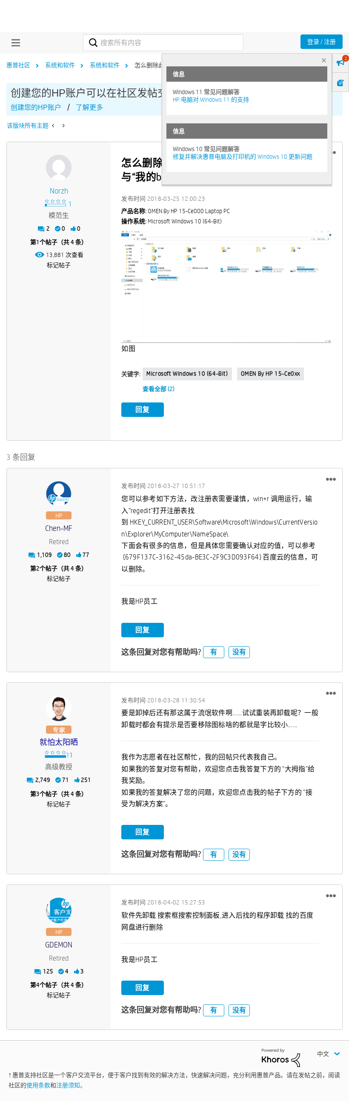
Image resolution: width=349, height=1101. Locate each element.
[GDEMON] (59, 910)
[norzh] (59, 167)
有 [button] (213, 651)
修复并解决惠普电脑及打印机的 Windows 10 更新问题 (242, 156)
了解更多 (89, 107)
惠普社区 (18, 65)
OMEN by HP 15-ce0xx (270, 373)
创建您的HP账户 (36, 107)
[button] (330, 479)
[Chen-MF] (59, 494)
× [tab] (323, 60)
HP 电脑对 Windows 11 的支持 (211, 99)
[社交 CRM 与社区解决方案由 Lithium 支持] (281, 1057)
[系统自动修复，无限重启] (62, 125)
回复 (142, 409)
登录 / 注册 (321, 42)
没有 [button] (239, 651)
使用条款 (38, 1085)
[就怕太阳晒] (59, 708)
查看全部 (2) (158, 389)
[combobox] (163, 42)
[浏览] (13, 42)
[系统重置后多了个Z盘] (53, 125)
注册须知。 (71, 1085)
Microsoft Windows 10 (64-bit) (187, 373)
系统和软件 (60, 65)
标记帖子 (59, 265)
